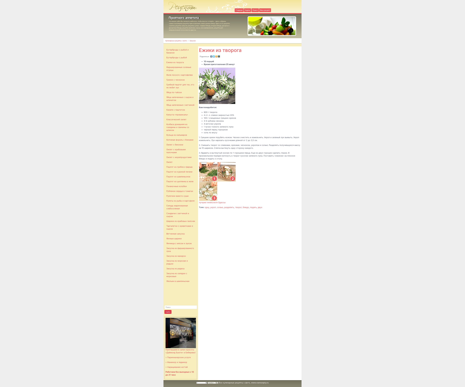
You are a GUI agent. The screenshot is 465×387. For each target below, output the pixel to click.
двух (260, 207)
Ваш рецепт (265, 10)
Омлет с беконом (174, 144)
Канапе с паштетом (175, 110)
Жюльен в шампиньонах (178, 281)
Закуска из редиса (175, 268)
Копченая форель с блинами (179, 140)
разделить (229, 207)
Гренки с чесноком (175, 80)
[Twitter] (214, 56)
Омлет (169, 162)
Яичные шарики (174, 238)
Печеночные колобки (176, 186)
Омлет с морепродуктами (179, 157)
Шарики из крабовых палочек (180, 221)
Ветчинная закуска (175, 233)
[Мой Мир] (219, 56)
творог (238, 207)
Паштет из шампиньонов (178, 176)
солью (220, 207)
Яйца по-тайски (174, 92)
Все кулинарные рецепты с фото (234, 382)
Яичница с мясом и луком (179, 243)
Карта (247, 10)
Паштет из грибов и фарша (179, 167)
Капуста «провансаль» (177, 114)
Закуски (193, 41)
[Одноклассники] (216, 56)
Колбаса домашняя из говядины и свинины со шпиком (177, 127)
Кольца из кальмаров (176, 135)
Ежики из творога (175, 62)
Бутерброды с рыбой (176, 57)
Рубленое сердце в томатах (179, 191)
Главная (239, 10)
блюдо (246, 207)
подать (253, 207)
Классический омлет (176, 119)
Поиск (255, 10)
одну (207, 207)
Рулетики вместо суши (177, 196)
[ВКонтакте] (211, 56)
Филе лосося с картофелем (179, 75)
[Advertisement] (257, 45)
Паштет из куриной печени (179, 172)
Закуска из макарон (176, 256)
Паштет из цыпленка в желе (179, 181)
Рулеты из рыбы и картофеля (180, 201)
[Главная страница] (181, 6)
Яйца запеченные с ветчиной (180, 105)
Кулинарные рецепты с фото (176, 41)
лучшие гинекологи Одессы (212, 202)
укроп (213, 207)
